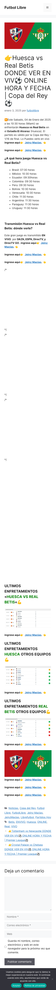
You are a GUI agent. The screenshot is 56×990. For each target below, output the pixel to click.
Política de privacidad (35, 985)
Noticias (13, 808)
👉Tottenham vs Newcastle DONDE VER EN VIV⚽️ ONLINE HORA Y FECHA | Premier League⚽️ (28, 836)
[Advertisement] (28, 300)
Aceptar (16, 985)
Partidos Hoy (43, 817)
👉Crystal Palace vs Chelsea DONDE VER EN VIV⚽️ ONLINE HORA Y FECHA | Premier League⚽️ (27, 849)
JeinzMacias (11, 817)
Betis (11, 821)
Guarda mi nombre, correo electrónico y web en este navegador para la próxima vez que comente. (29, 946)
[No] (52, 979)
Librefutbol (27, 817)
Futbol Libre (15, 7)
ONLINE (42, 821)
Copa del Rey (28, 808)
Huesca (31, 821)
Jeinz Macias (35, 812)
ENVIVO (20, 821)
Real (7, 826)
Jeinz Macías (33, 142)
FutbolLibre (19, 812)
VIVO (14, 826)
